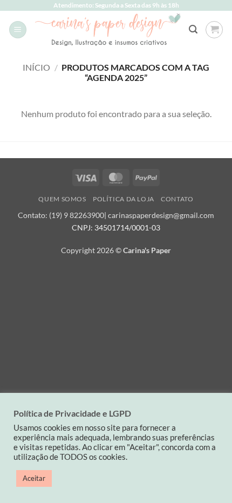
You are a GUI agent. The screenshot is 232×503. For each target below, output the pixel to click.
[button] (17, 30)
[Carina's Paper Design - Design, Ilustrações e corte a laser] (108, 29)
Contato (177, 199)
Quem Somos (62, 199)
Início (36, 67)
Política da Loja (123, 199)
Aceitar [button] (34, 478)
